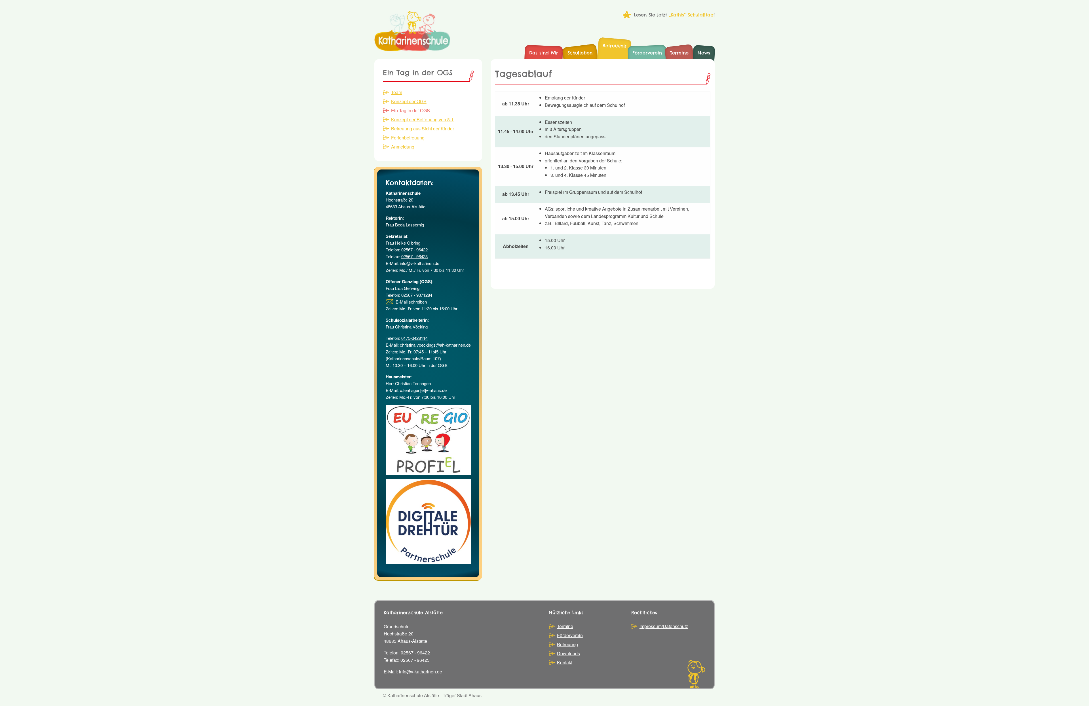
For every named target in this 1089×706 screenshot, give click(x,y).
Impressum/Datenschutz (664, 626)
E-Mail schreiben (411, 302)
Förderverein (570, 635)
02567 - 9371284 (416, 295)
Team (396, 92)
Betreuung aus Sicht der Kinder (422, 128)
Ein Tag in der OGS (410, 110)
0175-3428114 (414, 338)
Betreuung (567, 644)
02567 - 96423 (414, 256)
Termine (565, 626)
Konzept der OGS (409, 101)
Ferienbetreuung (408, 137)
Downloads (568, 653)
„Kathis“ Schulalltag (691, 15)
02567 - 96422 (414, 250)
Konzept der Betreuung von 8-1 (422, 119)
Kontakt (564, 662)
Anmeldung (402, 146)
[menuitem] (544, 53)
